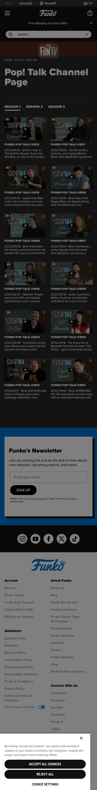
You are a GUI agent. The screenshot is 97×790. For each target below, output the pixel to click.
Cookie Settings (45, 784)
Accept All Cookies (45, 764)
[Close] (81, 738)
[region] (45, 761)
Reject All (45, 774)
